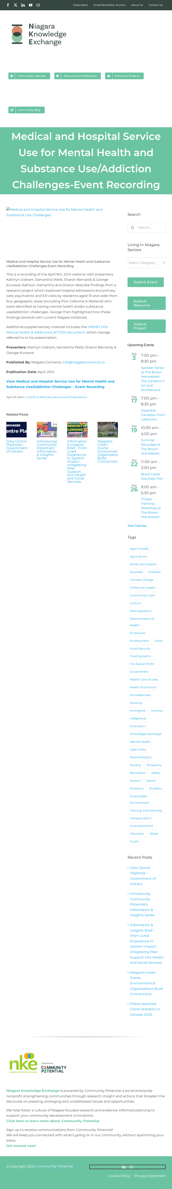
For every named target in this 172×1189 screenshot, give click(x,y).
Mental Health (140, 742)
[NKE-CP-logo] (37, 1047)
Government (139, 672)
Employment (139, 641)
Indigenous (138, 718)
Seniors (135, 781)
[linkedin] (123, 1167)
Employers (138, 633)
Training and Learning (146, 810)
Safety (155, 773)
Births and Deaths (143, 564)
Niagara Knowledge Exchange (32, 1091)
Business (136, 572)
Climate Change (142, 580)
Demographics (141, 611)
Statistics (136, 788)
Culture (135, 603)
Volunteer (137, 833)
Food (158, 641)
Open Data (138, 749)
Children (154, 572)
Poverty (135, 765)
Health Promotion (143, 687)
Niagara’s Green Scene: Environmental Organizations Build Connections (110, 451)
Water (154, 833)
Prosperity (154, 765)
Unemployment (141, 826)
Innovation (138, 726)
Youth (134, 841)
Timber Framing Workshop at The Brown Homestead (151, 508)
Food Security (140, 648)
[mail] (131, 1167)
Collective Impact (143, 587)
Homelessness (140, 695)
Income (156, 710)
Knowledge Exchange (146, 734)
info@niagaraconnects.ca (84, 362)
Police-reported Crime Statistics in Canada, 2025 (145, 1009)
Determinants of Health (142, 622)
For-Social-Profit (142, 664)
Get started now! (21, 1146)
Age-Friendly (139, 549)
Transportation (140, 818)
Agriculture (138, 556)
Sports (151, 781)
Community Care (142, 595)
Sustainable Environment (139, 799)
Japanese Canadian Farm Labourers (153, 414)
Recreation (138, 773)
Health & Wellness (39, 397)
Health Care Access (144, 679)
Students (155, 788)
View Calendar (137, 525)
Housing (136, 703)
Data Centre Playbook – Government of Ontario (17, 446)
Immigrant (138, 710)
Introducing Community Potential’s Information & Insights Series (47, 449)
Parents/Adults (140, 757)
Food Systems (140, 656)
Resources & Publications (70, 397)
